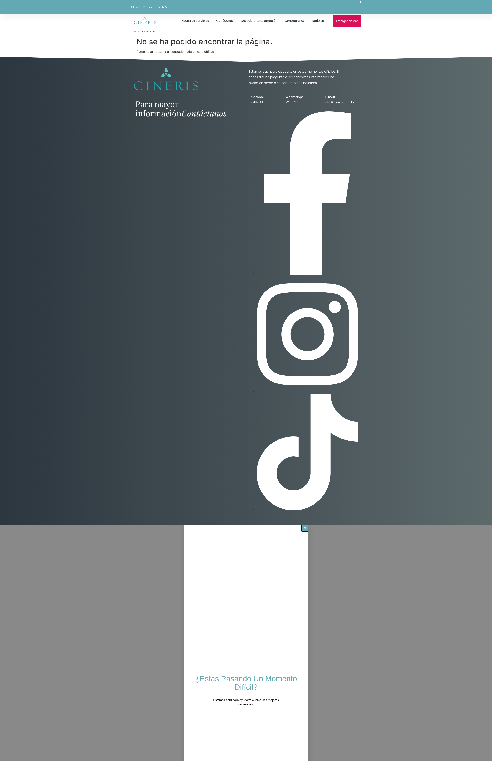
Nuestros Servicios (195, 20)
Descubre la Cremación (259, 20)
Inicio (136, 31)
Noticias (318, 20)
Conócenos (225, 20)
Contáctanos (295, 20)
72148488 (256, 102)
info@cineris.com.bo (340, 102)
